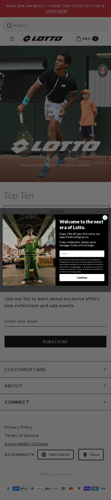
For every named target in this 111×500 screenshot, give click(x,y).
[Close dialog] (105, 217)
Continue (82, 277)
